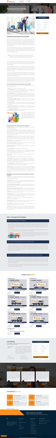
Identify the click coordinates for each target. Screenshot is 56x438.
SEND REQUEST (42, 33)
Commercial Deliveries (33, 431)
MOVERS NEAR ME (22, 4)
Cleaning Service (32, 427)
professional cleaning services (18, 47)
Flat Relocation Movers (33, 428)
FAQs (30, 4)
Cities (10, 10)
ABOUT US (12, 4)
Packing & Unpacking (33, 425)
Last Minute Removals (33, 433)
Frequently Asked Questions (22, 422)
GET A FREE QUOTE (45, 4)
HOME (8, 4)
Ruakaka (13, 10)
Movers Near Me (21, 428)
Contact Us (20, 425)
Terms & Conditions (21, 427)
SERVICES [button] (16, 4)
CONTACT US (34, 4)
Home (8, 10)
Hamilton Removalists (16, 180)
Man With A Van (32, 422)
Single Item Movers (33, 430)
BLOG (27, 4)
